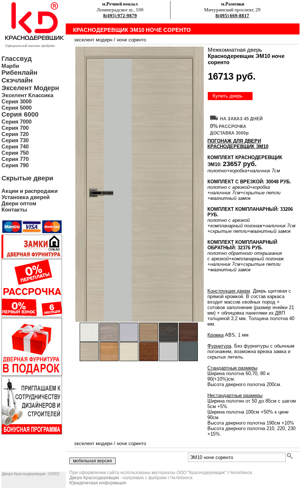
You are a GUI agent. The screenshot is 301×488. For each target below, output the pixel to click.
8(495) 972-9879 (120, 15)
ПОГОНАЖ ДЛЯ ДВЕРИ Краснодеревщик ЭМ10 (237, 143)
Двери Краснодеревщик (94, 477)
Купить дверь (228, 96)
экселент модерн (93, 40)
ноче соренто (131, 40)
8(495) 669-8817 (232, 15)
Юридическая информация (97, 482)
